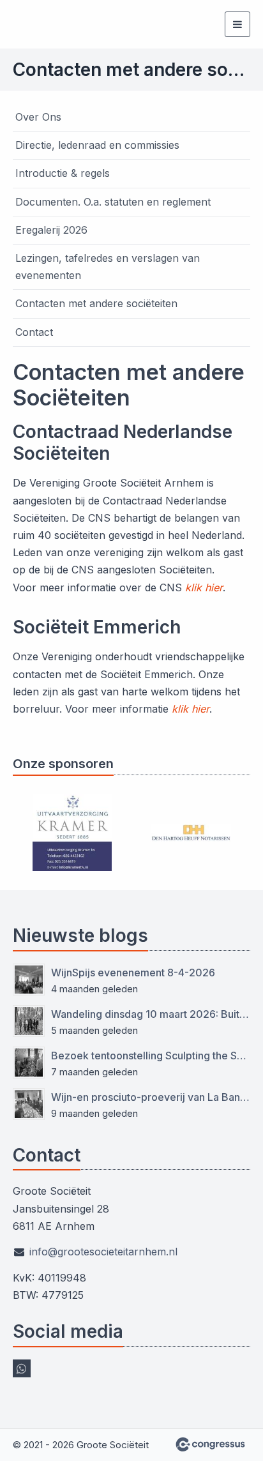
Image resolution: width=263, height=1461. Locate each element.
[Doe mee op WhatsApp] (22, 1368)
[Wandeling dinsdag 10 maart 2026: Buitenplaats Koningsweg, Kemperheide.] (29, 1021)
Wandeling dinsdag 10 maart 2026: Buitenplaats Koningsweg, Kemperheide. (150, 1014)
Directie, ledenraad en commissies (97, 145)
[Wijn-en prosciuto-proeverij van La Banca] (29, 1104)
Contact (34, 332)
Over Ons (38, 116)
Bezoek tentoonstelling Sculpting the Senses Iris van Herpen (150, 1055)
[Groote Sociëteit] (29, 24)
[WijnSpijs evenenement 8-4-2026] (29, 979)
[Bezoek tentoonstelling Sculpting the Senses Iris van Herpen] (29, 1063)
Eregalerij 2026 (51, 229)
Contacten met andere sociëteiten (96, 303)
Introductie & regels (62, 173)
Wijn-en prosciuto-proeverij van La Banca (150, 1097)
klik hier (204, 587)
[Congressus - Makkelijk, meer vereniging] (210, 1444)
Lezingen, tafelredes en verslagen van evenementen (107, 267)
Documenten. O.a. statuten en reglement (113, 201)
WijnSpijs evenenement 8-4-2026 (133, 972)
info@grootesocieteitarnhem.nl (103, 1251)
